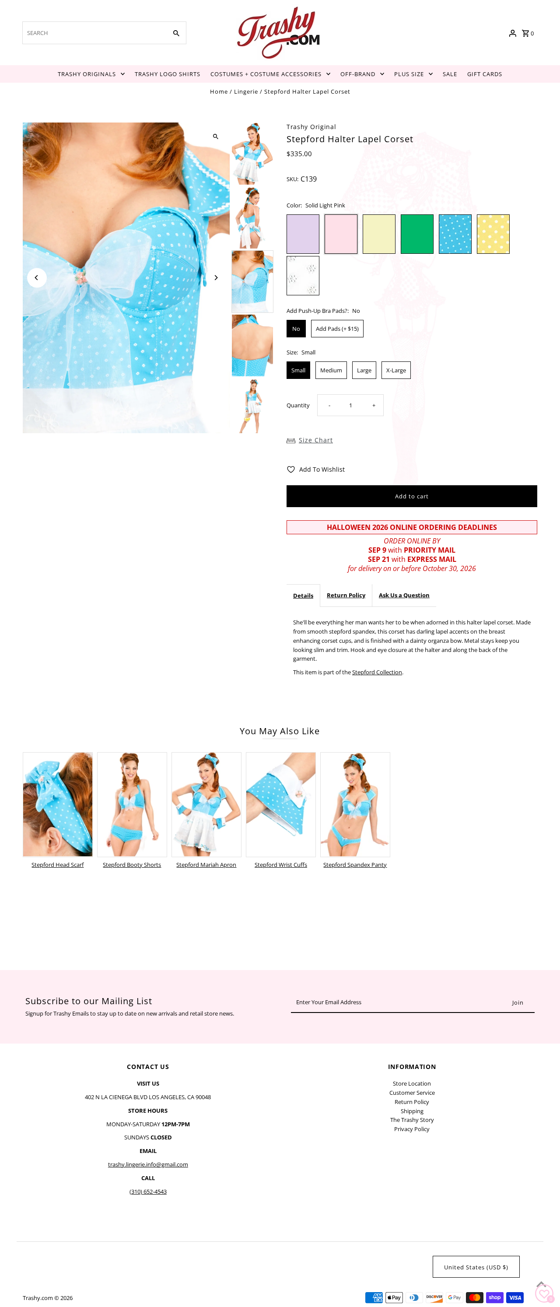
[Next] (215, 277)
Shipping (412, 1111)
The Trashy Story (412, 1120)
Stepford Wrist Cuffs (281, 865)
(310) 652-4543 (148, 1191)
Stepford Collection (377, 672)
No (296, 329)
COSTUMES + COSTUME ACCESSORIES (266, 74)
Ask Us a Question (404, 595)
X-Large (396, 370)
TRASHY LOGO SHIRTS (167, 74)
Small (298, 370)
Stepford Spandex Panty (355, 865)
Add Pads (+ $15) (337, 329)
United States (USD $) (476, 1267)
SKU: (292, 179)
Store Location (412, 1083)
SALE (450, 74)
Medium (331, 370)
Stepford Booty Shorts (132, 865)
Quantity (298, 405)
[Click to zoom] (215, 137)
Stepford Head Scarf (58, 865)
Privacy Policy (412, 1129)
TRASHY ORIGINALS (87, 74)
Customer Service (412, 1093)
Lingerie (246, 91)
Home (219, 91)
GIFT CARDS (484, 74)
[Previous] (37, 277)
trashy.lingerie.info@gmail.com (148, 1164)
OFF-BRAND (357, 74)
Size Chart (316, 440)
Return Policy (346, 595)
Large (364, 370)
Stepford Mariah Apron (206, 865)
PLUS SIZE (409, 74)
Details (303, 595)
